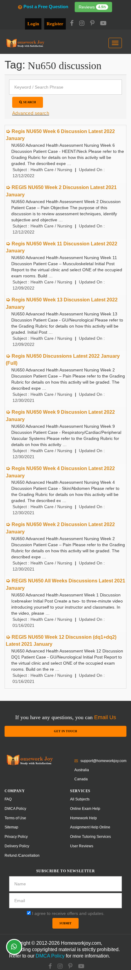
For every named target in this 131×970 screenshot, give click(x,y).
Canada (81, 779)
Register (55, 23)
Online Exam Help (85, 809)
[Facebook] (72, 24)
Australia (81, 770)
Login (33, 23)
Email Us (105, 717)
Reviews (92, 7)
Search (29, 102)
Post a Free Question (45, 6)
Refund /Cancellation (22, 855)
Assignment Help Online (90, 827)
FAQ (8, 799)
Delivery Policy (17, 846)
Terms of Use (15, 818)
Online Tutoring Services (90, 837)
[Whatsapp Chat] (14, 947)
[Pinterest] (92, 24)
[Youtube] (103, 24)
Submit (65, 923)
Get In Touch (65, 731)
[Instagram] (82, 24)
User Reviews (81, 846)
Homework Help (83, 818)
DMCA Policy (15, 809)
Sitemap (11, 827)
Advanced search (30, 113)
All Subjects (80, 799)
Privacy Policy (16, 837)
